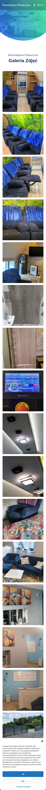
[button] (42, 741)
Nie (23, 781)
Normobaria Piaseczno (16, 5)
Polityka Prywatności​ (23, 786)
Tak (23, 774)
